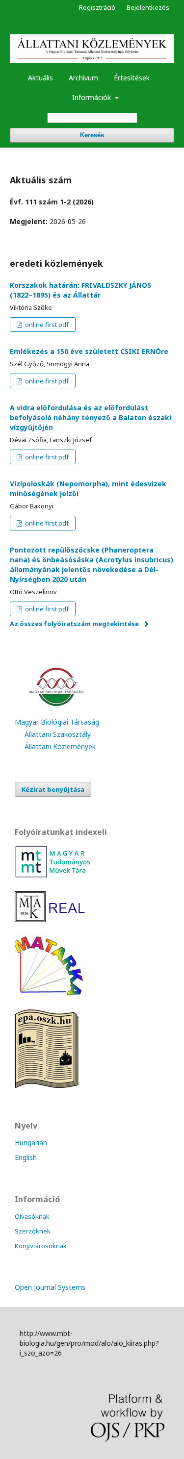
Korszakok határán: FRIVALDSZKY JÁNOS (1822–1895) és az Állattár (80, 290)
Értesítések (132, 77)
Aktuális (40, 77)
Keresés (92, 135)
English (26, 1157)
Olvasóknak (32, 1216)
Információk (92, 97)
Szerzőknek (33, 1231)
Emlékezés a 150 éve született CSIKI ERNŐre (89, 351)
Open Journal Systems (50, 1287)
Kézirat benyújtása (53, 789)
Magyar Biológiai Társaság (57, 722)
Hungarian (31, 1142)
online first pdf (46, 324)
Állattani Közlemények (60, 746)
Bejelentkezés (148, 7)
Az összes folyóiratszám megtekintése (74, 623)
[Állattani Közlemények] (49, 996)
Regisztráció (97, 7)
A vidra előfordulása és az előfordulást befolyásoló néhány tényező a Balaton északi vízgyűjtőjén (90, 417)
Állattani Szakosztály (58, 734)
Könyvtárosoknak (41, 1245)
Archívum (83, 77)
